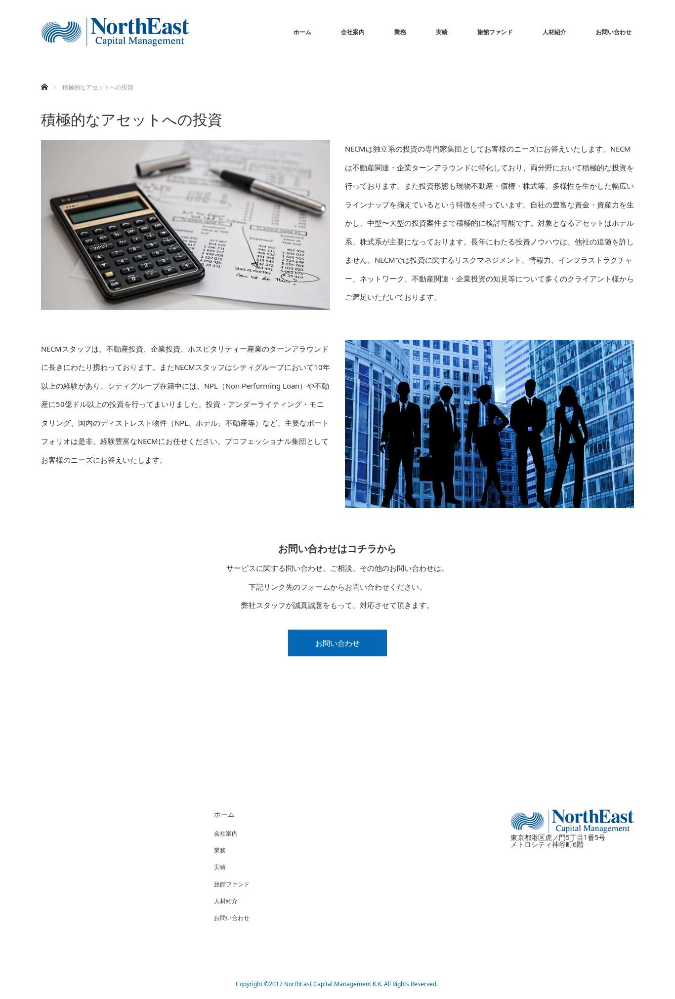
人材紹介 (554, 32)
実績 (442, 32)
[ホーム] (44, 75)
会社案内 (353, 32)
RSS (48, 982)
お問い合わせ (614, 32)
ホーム (302, 32)
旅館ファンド (495, 32)
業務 (400, 32)
